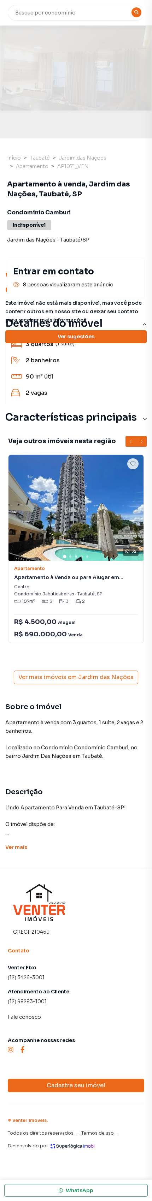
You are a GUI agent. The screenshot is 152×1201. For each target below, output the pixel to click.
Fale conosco (24, 1017)
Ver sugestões (76, 336)
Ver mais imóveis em (76, 677)
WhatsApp (79, 1190)
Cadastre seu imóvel (76, 1085)
